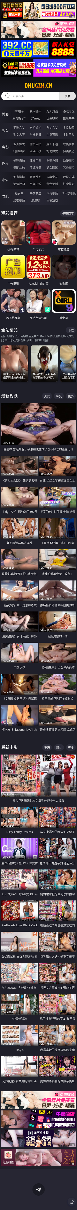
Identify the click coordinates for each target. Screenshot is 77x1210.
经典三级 (35, 151)
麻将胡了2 (19, 118)
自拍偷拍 (35, 128)
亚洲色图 (35, 160)
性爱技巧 (69, 184)
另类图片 (69, 167)
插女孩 (19, 193)
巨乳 (59, 396)
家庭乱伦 (35, 177)
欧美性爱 (69, 144)
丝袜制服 (35, 134)
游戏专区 (69, 111)
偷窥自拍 (19, 160)
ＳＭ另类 (69, 134)
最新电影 (9, 747)
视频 (5, 130)
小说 (5, 180)
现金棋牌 (52, 118)
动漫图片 (69, 160)
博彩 (5, 114)
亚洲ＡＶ (19, 128)
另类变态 (69, 151)
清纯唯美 (35, 167)
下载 (71, 330)
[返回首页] (72, 1202)
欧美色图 (52, 160)
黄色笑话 (52, 184)
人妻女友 (52, 177)
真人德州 (35, 111)
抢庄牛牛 (69, 118)
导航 (5, 196)
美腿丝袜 (19, 167)
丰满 (47, 747)
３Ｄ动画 (69, 128)
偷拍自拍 (35, 144)
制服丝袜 (19, 151)
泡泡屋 (35, 200)
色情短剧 (52, 200)
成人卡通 (52, 144)
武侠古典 (69, 177)
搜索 (67, 96)
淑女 (59, 747)
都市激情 (19, 177)
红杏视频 (19, 200)
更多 (71, 396)
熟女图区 (52, 167)
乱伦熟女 (52, 151)
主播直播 (52, 134)
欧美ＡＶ (52, 128)
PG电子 (19, 111)
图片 (5, 163)
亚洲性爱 (19, 144)
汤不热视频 (69, 193)
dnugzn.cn (39, 85)
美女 (47, 396)
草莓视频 (52, 193)
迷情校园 (19, 184)
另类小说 (35, 184)
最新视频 (9, 396)
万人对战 (52, 111)
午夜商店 (35, 193)
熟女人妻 (19, 134)
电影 (5, 147)
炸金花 (35, 118)
